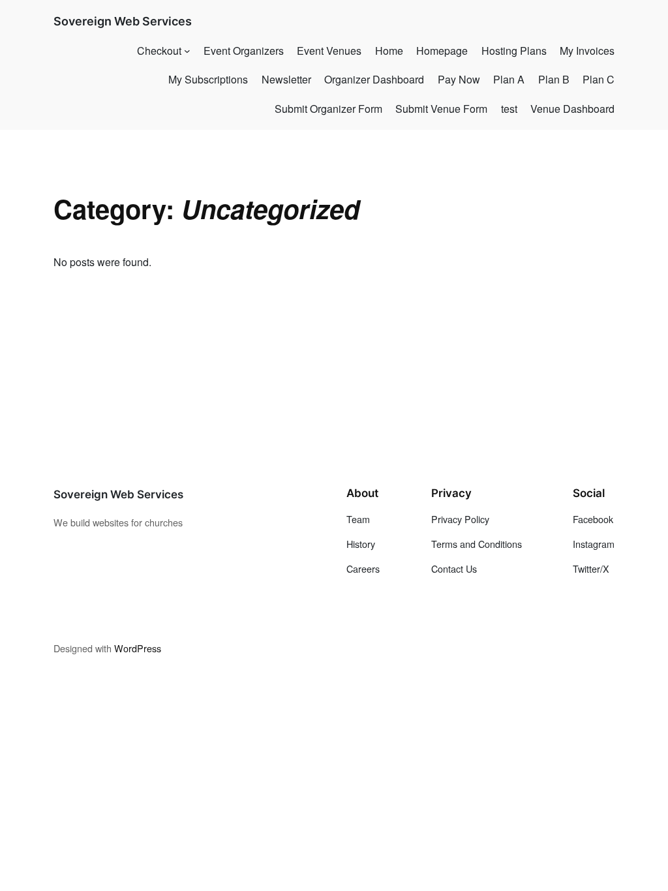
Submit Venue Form (441, 108)
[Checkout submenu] (187, 51)
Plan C (599, 79)
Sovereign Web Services (122, 21)
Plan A (508, 79)
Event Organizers (244, 50)
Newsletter (286, 79)
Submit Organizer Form (328, 108)
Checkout (159, 50)
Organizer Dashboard (374, 79)
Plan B (553, 79)
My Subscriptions (208, 79)
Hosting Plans (514, 50)
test (509, 108)
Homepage (442, 50)
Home (389, 50)
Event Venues (329, 50)
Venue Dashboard (572, 108)
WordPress (137, 648)
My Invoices (587, 50)
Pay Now (459, 79)
